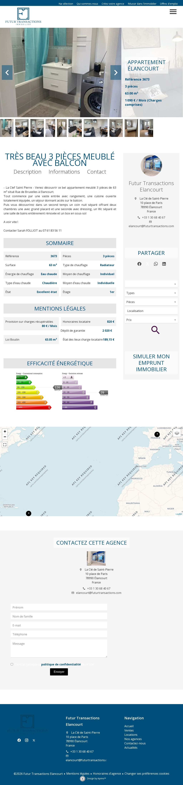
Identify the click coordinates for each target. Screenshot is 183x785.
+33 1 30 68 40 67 (153, 217)
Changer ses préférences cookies (147, 774)
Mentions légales (77, 774)
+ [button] (5, 431)
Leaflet (179, 514)
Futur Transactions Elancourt (151, 186)
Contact (96, 171)
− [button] (5, 437)
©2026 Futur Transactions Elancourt (38, 774)
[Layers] (177, 433)
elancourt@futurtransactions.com (151, 226)
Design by (96, 778)
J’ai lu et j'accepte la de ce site (54, 664)
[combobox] (151, 284)
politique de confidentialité (61, 664)
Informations (64, 171)
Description (27, 171)
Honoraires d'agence (107, 774)
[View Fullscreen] (5, 444)
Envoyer (59, 671)
